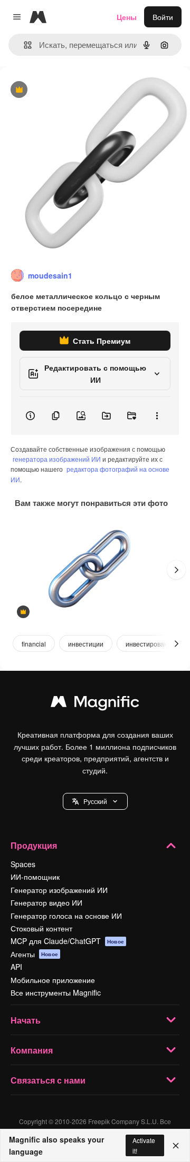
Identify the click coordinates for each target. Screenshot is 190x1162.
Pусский (95, 801)
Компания (32, 1050)
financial (34, 643)
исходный (71, 90)
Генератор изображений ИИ (59, 890)
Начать (26, 1020)
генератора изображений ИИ (57, 458)
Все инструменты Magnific (56, 992)
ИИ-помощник (35, 876)
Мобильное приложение (53, 980)
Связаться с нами (48, 1080)
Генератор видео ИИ (46, 902)
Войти (163, 17)
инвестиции (85, 643)
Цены (127, 17)
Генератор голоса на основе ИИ (66, 915)
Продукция (34, 845)
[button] (95, 801)
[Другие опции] (156, 415)
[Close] (175, 1145)
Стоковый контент (41, 928)
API (16, 966)
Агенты (34, 954)
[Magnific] (95, 704)
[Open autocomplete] (23, 45)
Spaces (23, 864)
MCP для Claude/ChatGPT (67, 941)
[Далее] (176, 569)
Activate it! (143, 1145)
